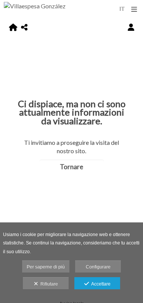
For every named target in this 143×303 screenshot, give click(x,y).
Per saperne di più (46, 267)
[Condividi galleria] (24, 27)
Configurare (98, 267)
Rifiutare (48, 284)
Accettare (100, 284)
